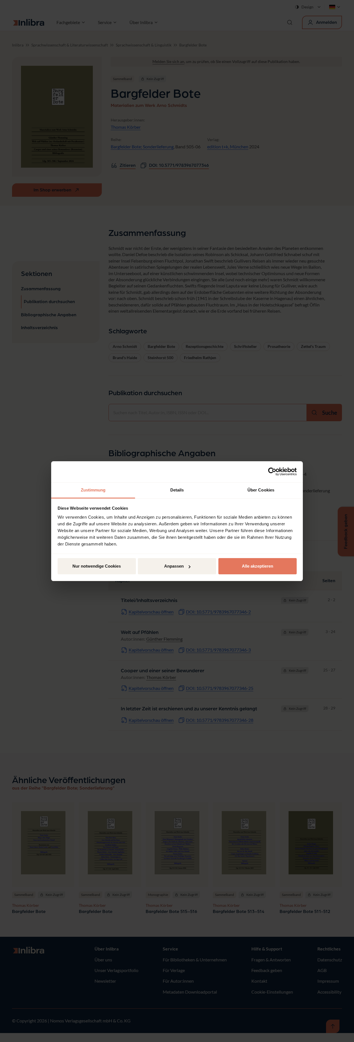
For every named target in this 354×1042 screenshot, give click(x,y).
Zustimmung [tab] (93, 490)
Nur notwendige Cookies (96, 566)
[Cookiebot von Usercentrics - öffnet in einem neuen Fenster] (272, 471)
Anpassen (174, 566)
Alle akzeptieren (257, 566)
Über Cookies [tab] (260, 490)
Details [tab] (177, 490)
